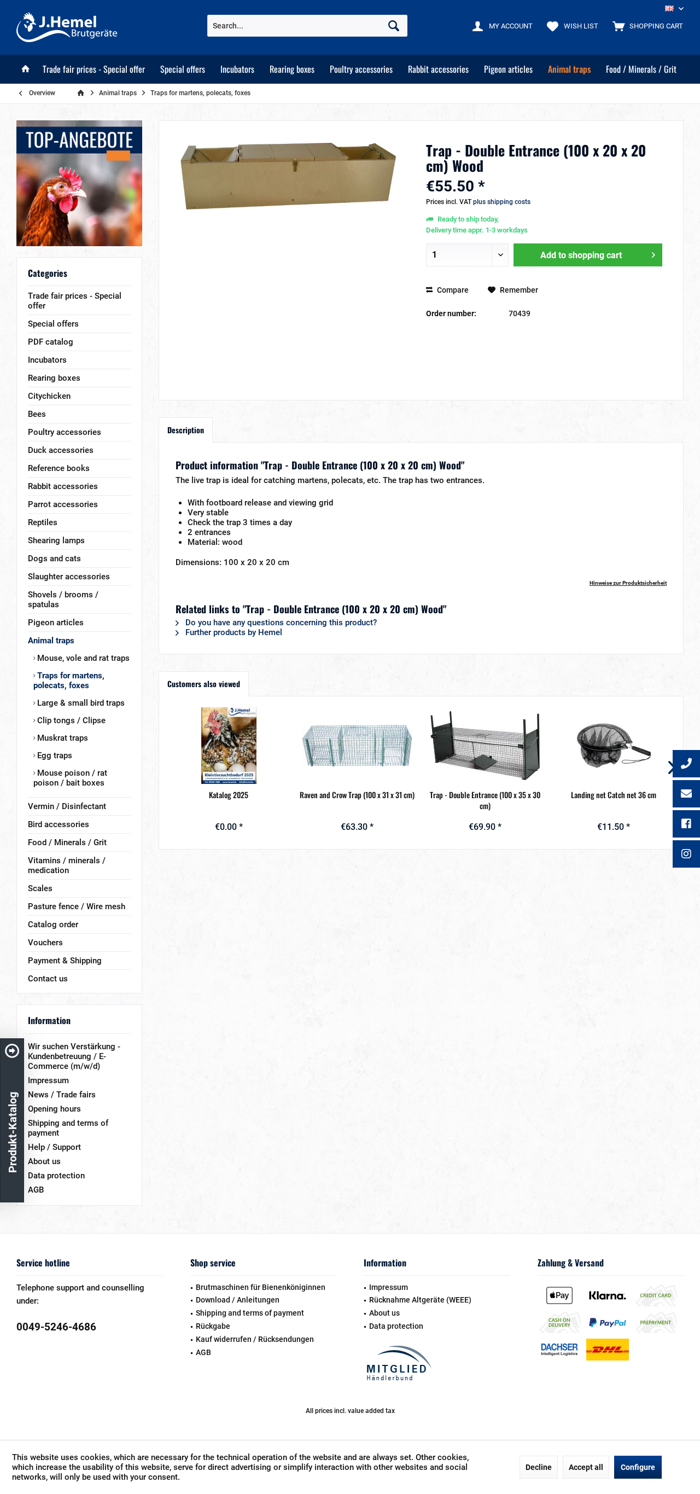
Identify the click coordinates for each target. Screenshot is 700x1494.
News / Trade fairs (62, 1095)
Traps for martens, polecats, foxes (68, 680)
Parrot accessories (63, 504)
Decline (539, 1467)
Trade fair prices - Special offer (74, 301)
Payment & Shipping (65, 961)
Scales (40, 888)
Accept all (586, 1467)
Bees (37, 414)
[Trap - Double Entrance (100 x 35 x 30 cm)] (485, 745)
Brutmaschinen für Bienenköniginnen (260, 1287)
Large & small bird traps (80, 703)
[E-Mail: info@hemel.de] (686, 795)
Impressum (48, 1080)
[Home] (25, 69)
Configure (638, 1467)
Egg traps (53, 755)
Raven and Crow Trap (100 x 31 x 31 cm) (357, 794)
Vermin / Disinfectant (67, 806)
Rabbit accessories (63, 486)
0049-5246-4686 (56, 1327)
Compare (452, 290)
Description (185, 429)
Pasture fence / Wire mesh (76, 906)
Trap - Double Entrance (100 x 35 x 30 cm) (485, 800)
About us (44, 1161)
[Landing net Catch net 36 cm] (614, 745)
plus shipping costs (501, 202)
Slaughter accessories (69, 577)
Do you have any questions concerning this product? (280, 622)
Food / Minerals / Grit (67, 842)
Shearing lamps (56, 540)
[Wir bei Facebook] (686, 825)
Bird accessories (58, 824)
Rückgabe (213, 1326)
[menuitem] (645, 26)
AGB (36, 1190)
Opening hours (54, 1109)
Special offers (53, 324)
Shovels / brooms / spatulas (63, 599)
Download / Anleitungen (237, 1299)
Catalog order (53, 924)
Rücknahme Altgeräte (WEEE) (420, 1299)
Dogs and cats (54, 558)
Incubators (47, 360)
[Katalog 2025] (229, 745)
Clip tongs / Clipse (70, 720)
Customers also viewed (203, 683)
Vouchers (45, 942)
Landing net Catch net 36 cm (613, 794)
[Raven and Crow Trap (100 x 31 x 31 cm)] (357, 745)
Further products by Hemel (232, 632)
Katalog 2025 (228, 794)
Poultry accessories (64, 432)
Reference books (59, 468)
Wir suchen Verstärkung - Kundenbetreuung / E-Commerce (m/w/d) (74, 1056)
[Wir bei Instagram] (686, 855)
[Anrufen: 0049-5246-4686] (686, 765)
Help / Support (54, 1147)
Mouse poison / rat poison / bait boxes (70, 778)
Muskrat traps (61, 738)
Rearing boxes (54, 378)
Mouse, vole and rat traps (82, 658)
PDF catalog (50, 342)
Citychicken (49, 396)
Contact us (48, 979)
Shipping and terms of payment (68, 1128)
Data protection (56, 1176)
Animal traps (51, 641)
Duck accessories (61, 450)
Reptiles (42, 522)
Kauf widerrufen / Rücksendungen (255, 1339)
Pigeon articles (56, 622)
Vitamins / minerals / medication (67, 865)
